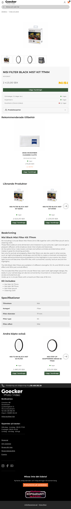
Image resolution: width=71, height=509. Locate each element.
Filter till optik (14, 11)
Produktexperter (14, 110)
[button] (65, 2)
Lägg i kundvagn (35, 90)
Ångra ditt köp (6, 447)
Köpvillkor (43, 505)
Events (4, 454)
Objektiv (4, 11)
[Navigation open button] (2, 2)
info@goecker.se (30, 505)
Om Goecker (6, 444)
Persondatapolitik (8, 451)
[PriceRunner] (35, 494)
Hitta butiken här (8, 416)
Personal (4, 440)
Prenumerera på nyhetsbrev (35, 485)
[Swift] (10, 2)
